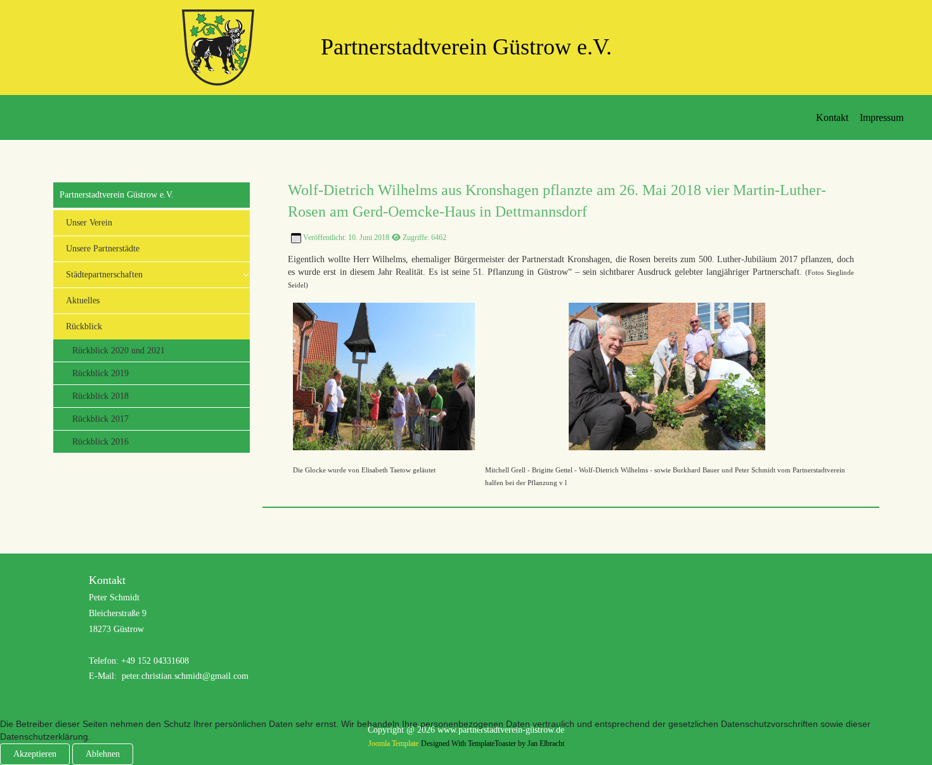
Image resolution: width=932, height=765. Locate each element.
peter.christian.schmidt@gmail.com (185, 676)
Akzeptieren (34, 754)
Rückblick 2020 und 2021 (118, 350)
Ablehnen (103, 754)
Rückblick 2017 (100, 419)
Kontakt (832, 117)
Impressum (881, 117)
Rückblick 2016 (100, 441)
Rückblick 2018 (100, 396)
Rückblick (84, 326)
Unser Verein (89, 222)
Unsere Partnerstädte (102, 248)
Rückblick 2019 (100, 373)
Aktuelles (83, 300)
